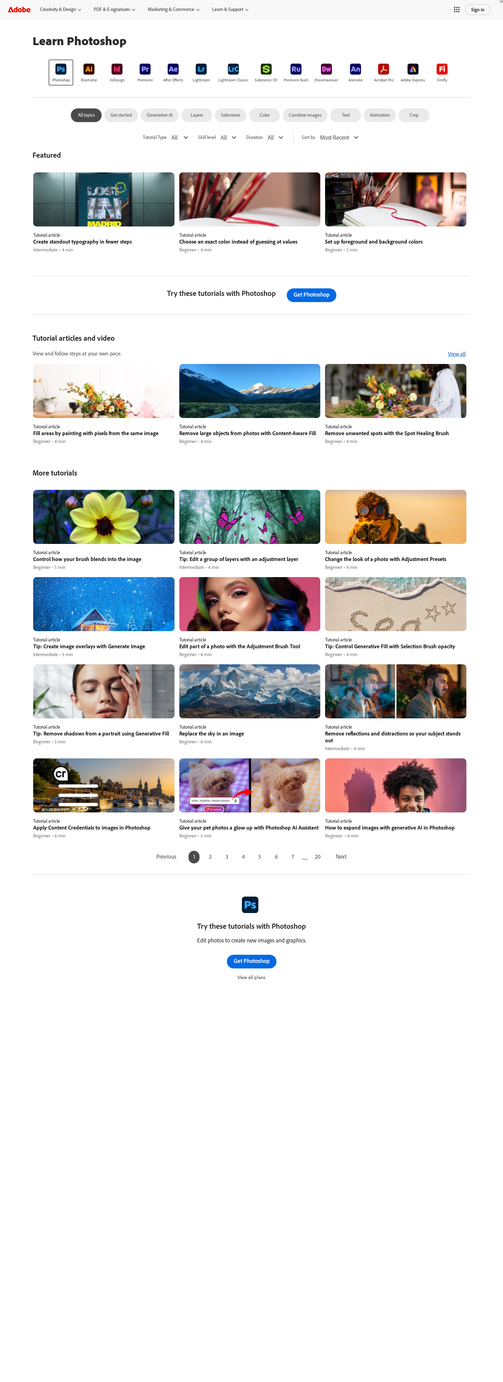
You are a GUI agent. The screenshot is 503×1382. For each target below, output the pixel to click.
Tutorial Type (155, 137)
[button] (456, 9)
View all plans (251, 977)
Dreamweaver (326, 79)
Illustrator (89, 79)
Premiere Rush (296, 79)
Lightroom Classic (233, 79)
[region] (104, 212)
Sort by (308, 137)
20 (318, 856)
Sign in (478, 9)
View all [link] (457, 353)
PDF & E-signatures (112, 9)
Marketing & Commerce (171, 9)
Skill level (207, 137)
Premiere (145, 79)
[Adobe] (19, 9)
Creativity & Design (58, 9)
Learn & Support (227, 9)
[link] (61, 73)
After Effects (173, 79)
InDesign (117, 79)
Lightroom (201, 79)
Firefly (442, 79)
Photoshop (61, 79)
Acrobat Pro (384, 79)
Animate (355, 79)
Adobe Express (413, 79)
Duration (254, 137)
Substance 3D (266, 79)
